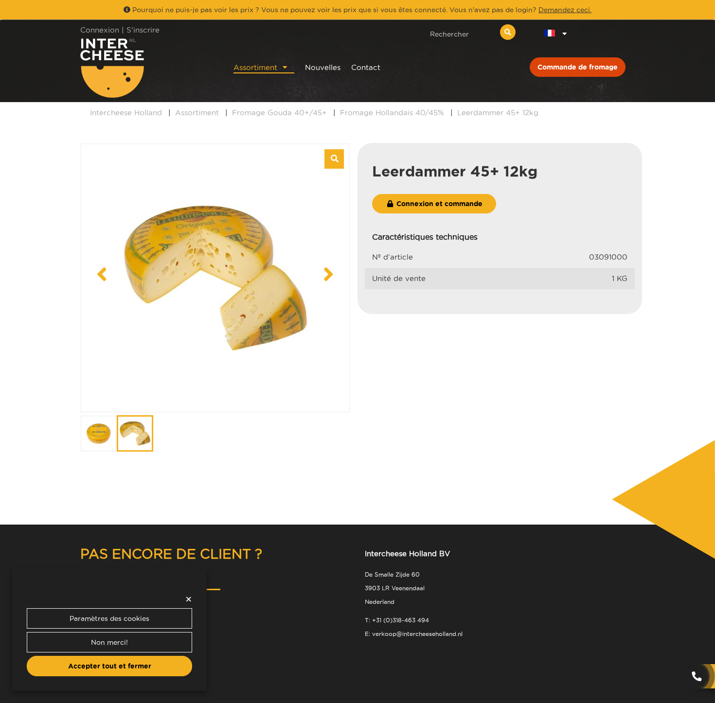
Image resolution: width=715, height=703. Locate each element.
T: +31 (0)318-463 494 (397, 620)
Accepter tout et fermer (109, 666)
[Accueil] (144, 67)
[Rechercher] (508, 32)
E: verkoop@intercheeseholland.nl (414, 634)
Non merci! (109, 642)
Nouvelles (322, 67)
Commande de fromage (577, 67)
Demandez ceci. (564, 10)
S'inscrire (143, 30)
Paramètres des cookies (109, 618)
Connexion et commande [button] (438, 204)
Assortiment (255, 67)
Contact (365, 67)
